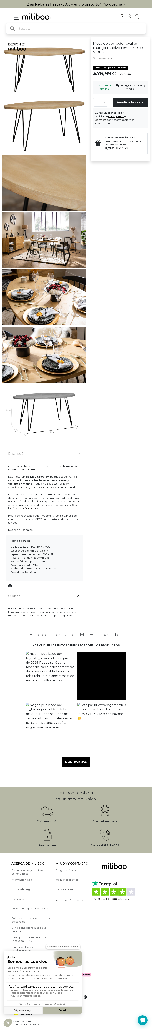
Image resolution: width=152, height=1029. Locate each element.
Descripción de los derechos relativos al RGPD (28, 939)
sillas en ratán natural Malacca (29, 508)
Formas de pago (21, 889)
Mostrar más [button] (76, 761)
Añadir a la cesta (130, 102)
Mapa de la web (65, 889)
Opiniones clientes (67, 879)
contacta (100, 119)
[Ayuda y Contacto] (122, 16)
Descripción (16, 453)
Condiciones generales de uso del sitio (29, 929)
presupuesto (116, 116)
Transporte (17, 899)
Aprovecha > (114, 4)
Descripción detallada (103, 58)
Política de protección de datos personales (30, 920)
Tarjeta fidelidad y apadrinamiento (22, 949)
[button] (50, 676)
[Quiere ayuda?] (143, 1020)
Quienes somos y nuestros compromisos (27, 872)
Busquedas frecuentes (69, 900)
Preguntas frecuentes (69, 870)
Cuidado (14, 596)
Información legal (21, 879)
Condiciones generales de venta (30, 908)
